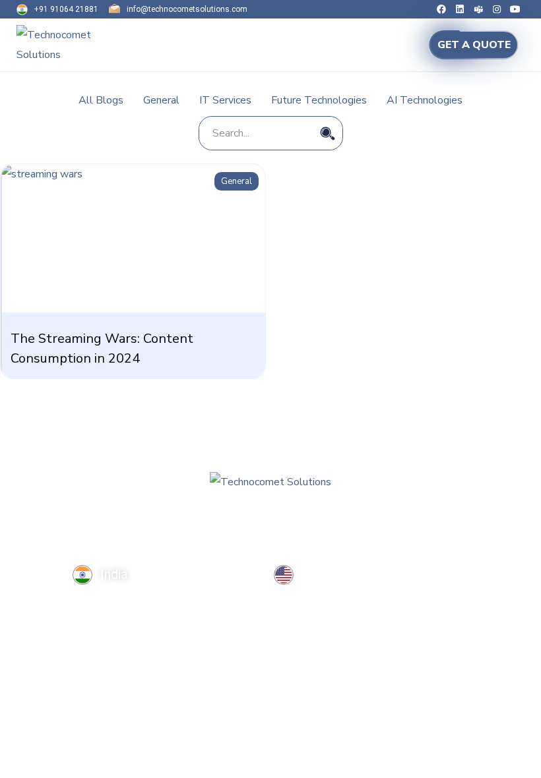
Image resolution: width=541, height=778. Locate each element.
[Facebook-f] (10, 532)
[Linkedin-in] (37, 532)
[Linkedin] (460, 9)
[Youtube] (515, 9)
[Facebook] (441, 9)
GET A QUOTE (474, 45)
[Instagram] (497, 9)
